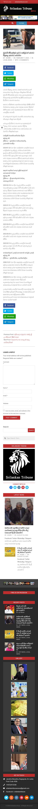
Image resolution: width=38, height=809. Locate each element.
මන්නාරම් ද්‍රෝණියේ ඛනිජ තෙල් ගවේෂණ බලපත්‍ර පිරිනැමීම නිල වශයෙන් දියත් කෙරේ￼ (17, 530)
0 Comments (24, 60)
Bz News (21, 612)
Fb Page (21, 23)
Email (5, 395)
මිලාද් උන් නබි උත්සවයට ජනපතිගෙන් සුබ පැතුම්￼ (24, 608)
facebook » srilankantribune (15, 792)
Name (5, 388)
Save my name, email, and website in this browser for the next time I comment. (16, 412)
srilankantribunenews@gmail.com (17, 788)
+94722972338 (11, 785)
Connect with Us (19, 484)
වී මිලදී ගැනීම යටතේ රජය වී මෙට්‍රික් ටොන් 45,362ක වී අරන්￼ (24, 550)
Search (6, 427)
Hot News (22, 625)
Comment (5, 363)
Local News (7, 60)
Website (5, 403)
